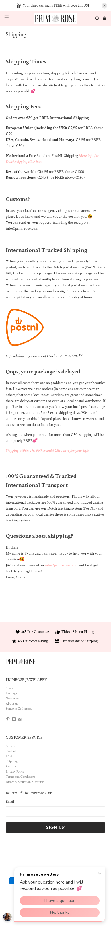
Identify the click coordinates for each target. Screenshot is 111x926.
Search (10, 746)
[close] (104, 6)
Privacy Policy (15, 771)
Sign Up (55, 827)
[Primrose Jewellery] (55, 18)
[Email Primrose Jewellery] (19, 720)
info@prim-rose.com (61, 565)
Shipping (12, 761)
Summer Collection (19, 709)
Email (11, 801)
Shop (9, 688)
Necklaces (12, 698)
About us (12, 703)
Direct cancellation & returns (25, 782)
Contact (11, 751)
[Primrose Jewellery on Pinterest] (8, 720)
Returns (11, 766)
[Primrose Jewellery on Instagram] (14, 720)
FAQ (9, 756)
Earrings (11, 693)
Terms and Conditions (20, 777)
